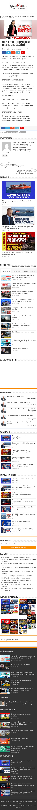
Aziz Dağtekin (31, 398)
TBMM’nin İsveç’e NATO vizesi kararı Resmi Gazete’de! (21, 723)
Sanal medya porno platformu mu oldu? (18, 402)
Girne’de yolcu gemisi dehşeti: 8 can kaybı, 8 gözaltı (16, 557)
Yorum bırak (7, 49)
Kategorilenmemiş (12, 132)
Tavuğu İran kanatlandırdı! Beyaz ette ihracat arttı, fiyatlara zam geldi (23, 657)
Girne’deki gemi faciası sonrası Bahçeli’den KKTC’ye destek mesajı (22, 784)
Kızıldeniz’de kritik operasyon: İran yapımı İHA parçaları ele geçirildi (22, 777)
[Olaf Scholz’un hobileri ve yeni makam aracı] (6, 334)
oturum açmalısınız (30, 266)
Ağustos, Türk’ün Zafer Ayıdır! (20, 348)
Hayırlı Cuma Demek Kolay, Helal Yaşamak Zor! (21, 409)
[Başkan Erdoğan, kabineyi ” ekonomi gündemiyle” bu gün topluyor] (6, 294)
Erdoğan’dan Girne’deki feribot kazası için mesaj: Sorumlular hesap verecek (18, 227)
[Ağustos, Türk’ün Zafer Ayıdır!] (6, 350)
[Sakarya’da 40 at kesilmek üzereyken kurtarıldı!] (6, 310)
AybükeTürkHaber (12, 801)
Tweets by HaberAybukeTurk (9, 639)
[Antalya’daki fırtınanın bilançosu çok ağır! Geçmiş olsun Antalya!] (6, 286)
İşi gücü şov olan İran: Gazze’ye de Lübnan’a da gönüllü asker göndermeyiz (22, 748)
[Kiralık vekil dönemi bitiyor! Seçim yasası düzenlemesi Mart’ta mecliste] (6, 342)
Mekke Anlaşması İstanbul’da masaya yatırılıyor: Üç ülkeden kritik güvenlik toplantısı (23, 530)
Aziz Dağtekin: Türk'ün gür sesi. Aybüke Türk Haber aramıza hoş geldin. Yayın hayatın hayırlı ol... (20, 703)
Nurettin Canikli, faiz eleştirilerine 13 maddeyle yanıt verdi (14, 165)
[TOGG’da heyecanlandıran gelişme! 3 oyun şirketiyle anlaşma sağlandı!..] (6, 302)
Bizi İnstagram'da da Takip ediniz (18, 547)
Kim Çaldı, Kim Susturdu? (19, 738)
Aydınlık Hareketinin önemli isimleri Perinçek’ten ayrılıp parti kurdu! (22, 689)
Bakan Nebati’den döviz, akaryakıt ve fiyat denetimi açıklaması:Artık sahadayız (24, 171)
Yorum (26, 271)
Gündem (11, 16)
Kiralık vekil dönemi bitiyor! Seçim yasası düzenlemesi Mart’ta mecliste (23, 673)
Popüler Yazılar (6, 271)
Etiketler (32, 271)
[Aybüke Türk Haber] (18, 6)
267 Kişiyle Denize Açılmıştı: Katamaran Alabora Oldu (16, 576)
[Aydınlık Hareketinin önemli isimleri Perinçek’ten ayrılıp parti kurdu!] (6, 326)
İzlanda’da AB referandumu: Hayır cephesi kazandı (15, 578)
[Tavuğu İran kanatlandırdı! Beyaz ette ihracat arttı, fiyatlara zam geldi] (6, 278)
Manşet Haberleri (29, 48)
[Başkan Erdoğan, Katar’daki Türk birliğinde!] (6, 318)
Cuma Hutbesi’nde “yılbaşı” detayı (22, 730)
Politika (22, 132)
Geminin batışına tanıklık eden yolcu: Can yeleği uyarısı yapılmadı (23, 791)
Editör (5, 48)
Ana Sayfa (4, 16)
